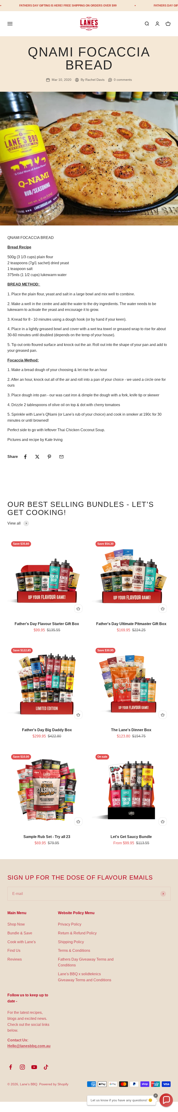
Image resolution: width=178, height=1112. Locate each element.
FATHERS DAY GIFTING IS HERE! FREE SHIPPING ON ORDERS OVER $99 (53, 5)
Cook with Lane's (21, 942)
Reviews (14, 959)
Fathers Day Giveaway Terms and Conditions (86, 962)
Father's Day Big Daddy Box (47, 730)
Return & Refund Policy (77, 933)
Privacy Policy (69, 924)
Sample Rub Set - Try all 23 (46, 837)
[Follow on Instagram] (22, 1067)
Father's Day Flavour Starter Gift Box (47, 624)
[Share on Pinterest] (49, 456)
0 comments (123, 80)
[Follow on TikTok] (46, 1067)
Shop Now (16, 924)
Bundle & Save (19, 933)
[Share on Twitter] (37, 456)
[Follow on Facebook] (10, 1067)
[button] (166, 1100)
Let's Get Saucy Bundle (131, 837)
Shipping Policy (71, 942)
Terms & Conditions (74, 950)
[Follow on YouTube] (34, 1067)
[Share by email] (61, 456)
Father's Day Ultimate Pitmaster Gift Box (131, 624)
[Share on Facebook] (25, 456)
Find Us (13, 950)
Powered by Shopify (53, 1084)
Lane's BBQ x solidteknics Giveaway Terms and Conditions (84, 977)
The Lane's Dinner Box (131, 730)
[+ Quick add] (78, 608)
